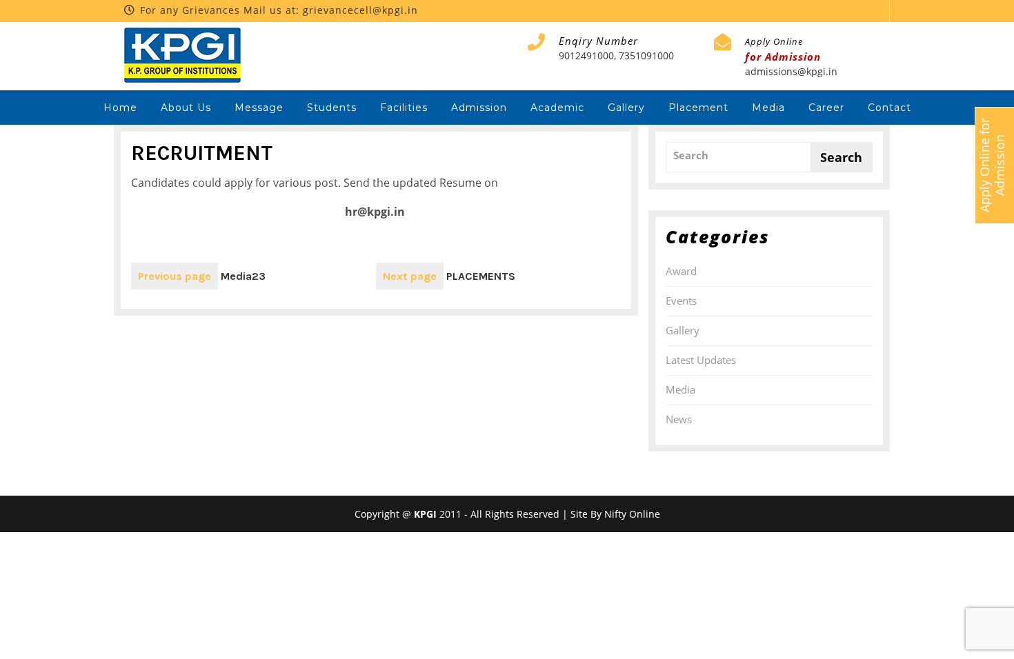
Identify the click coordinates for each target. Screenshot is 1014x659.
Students (332, 107)
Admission (479, 107)
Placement (698, 107)
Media (768, 107)
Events (681, 300)
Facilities (404, 107)
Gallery (626, 107)
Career (826, 107)
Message (259, 107)
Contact (889, 107)
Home (120, 107)
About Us (186, 107)
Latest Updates (701, 360)
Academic (557, 107)
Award (681, 271)
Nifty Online (632, 513)
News (679, 419)
